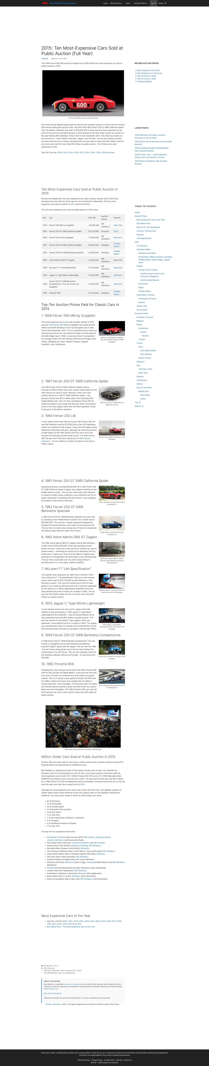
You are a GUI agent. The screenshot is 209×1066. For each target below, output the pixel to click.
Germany (141, 362)
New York (118, 225)
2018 (104, 152)
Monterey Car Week (147, 253)
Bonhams (59, 840)
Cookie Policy (109, 1060)
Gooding (100, 837)
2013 (100, 776)
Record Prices (115, 3)
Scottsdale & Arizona (56, 837)
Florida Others (144, 291)
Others (139, 384)
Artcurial (75, 843)
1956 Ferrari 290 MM (58, 325)
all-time (78, 924)
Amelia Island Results (149, 280)
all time (111, 152)
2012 (65, 924)
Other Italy (142, 373)
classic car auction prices (74, 984)
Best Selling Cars (52, 989)
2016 (82, 784)
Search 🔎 (162, 3)
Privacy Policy (97, 1060)
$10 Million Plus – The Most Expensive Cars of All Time (71, 927)
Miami (141, 287)
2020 (92, 152)
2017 (114, 921)
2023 (76, 152)
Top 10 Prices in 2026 (146, 76)
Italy (138, 365)
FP (45, 966)
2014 (73, 204)
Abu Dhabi (145, 395)
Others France (144, 358)
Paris (116, 231)
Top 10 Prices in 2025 (146, 79)
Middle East (143, 391)
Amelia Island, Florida (147, 270)
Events (143, 332)
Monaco (140, 376)
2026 (59, 152)
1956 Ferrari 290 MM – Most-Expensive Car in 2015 (63, 970)
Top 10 (153, 3)
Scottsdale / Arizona (145, 295)
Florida (140, 266)
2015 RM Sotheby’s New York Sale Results (59, 973)
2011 (70, 924)
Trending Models (144, 81)
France (140, 343)
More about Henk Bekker (53, 993)
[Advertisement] (104, 24)
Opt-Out (119, 1060)
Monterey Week (143, 249)
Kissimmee (143, 284)
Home (105, 3)
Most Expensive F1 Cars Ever (149, 73)
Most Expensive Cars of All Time (151, 220)
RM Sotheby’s (95, 845)
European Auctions (145, 317)
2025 (65, 152)
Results (141, 302)
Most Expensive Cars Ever (148, 70)
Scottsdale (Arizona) (147, 299)
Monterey (118, 237)
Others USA (142, 306)
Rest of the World (144, 388)
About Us (127, 1060)
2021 (87, 152)
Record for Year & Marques (148, 227)
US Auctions (142, 246)
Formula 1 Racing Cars (146, 231)
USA (127, 3)
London (141, 339)
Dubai (142, 399)
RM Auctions (89, 837)
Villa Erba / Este (145, 369)
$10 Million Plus (143, 223)
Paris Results (146, 354)
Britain (139, 324)
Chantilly (50, 868)
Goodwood (143, 328)
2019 (98, 152)
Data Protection (84, 1060)
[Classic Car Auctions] (59, 3)
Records (45, 58)
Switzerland (142, 380)
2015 (49, 924)
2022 (82, 152)
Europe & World (140, 3)
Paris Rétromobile (148, 350)
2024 (70, 152)
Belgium (140, 321)
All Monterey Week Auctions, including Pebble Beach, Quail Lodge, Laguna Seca (155, 260)
